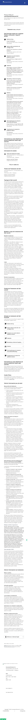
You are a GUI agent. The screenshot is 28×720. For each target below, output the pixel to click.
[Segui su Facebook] (4, 697)
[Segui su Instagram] (6, 697)
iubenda (5, 645)
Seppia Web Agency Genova (14, 712)
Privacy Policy (11, 711)
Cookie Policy (11, 379)
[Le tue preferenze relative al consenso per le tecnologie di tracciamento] (27, 540)
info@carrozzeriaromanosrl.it (11, 683)
